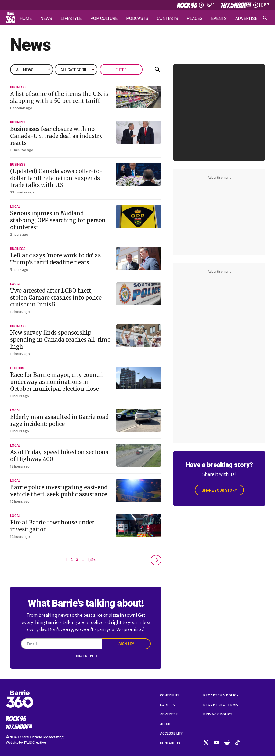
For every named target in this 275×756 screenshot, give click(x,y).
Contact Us (170, 743)
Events (219, 18)
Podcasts (137, 18)
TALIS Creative (34, 742)
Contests (167, 18)
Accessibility (171, 733)
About (165, 724)
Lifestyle (71, 18)
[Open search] (265, 18)
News (46, 18)
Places (194, 18)
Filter (121, 70)
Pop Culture (104, 18)
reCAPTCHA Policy (221, 695)
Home (26, 18)
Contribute (169, 695)
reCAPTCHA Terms (220, 705)
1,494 (91, 560)
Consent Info (86, 656)
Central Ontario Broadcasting (41, 737)
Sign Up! (126, 644)
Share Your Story (219, 490)
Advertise (246, 18)
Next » (156, 560)
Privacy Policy (218, 714)
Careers (167, 705)
